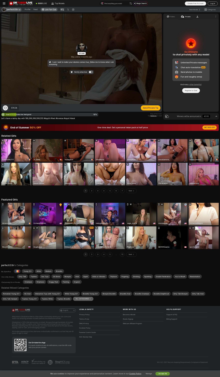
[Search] (131, 3)
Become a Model (129, 315)
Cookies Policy (84, 328)
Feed (35, 9)
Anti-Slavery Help (85, 337)
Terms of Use (84, 319)
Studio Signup (128, 319)
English (65, 310)
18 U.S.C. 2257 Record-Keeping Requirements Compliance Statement (182, 362)
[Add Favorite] (5, 107)
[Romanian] (17, 271)
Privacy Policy (84, 315)
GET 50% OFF (209, 127)
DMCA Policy (84, 323)
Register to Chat (191, 90)
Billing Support (171, 319)
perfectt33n (7, 265)
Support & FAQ (171, 315)
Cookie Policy (135, 374)
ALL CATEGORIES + (83, 299)
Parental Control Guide (87, 332)
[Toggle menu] (4, 3)
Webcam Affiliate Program (132, 323)
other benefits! (195, 85)
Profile (27, 9)
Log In (212, 3)
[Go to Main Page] (21, 3)
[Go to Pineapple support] (50, 362)
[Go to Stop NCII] (62, 362)
